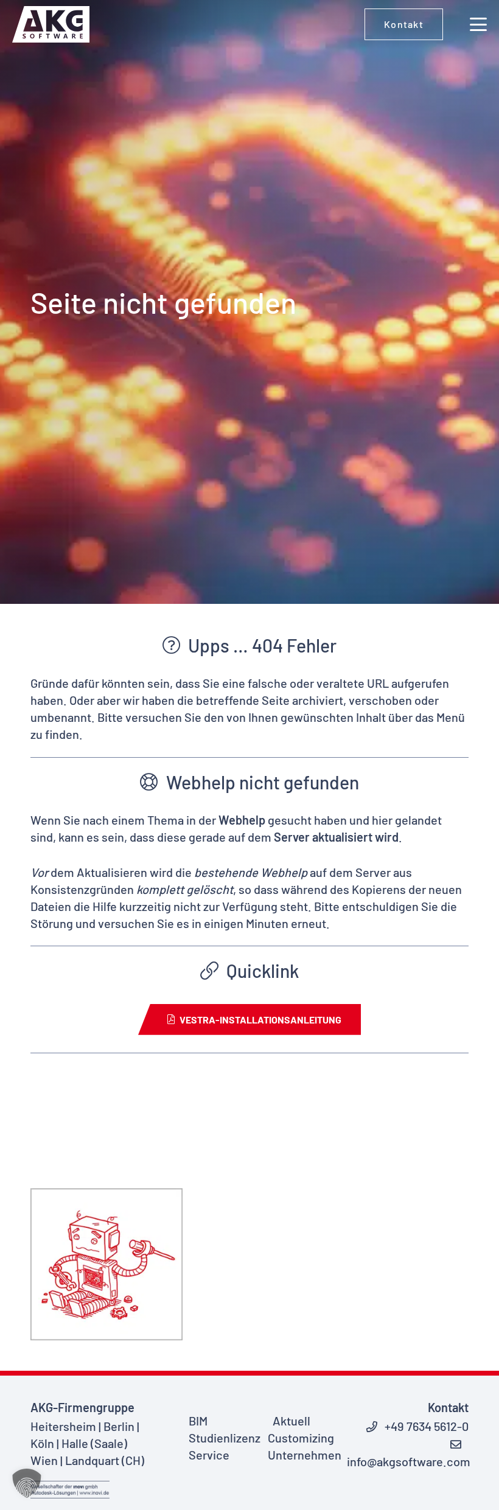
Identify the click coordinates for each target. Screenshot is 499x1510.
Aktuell (291, 1420)
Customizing (301, 1437)
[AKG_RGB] (50, 24)
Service (209, 1454)
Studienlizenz (224, 1437)
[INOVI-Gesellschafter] (70, 1489)
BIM (198, 1420)
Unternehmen (304, 1454)
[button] (478, 24)
